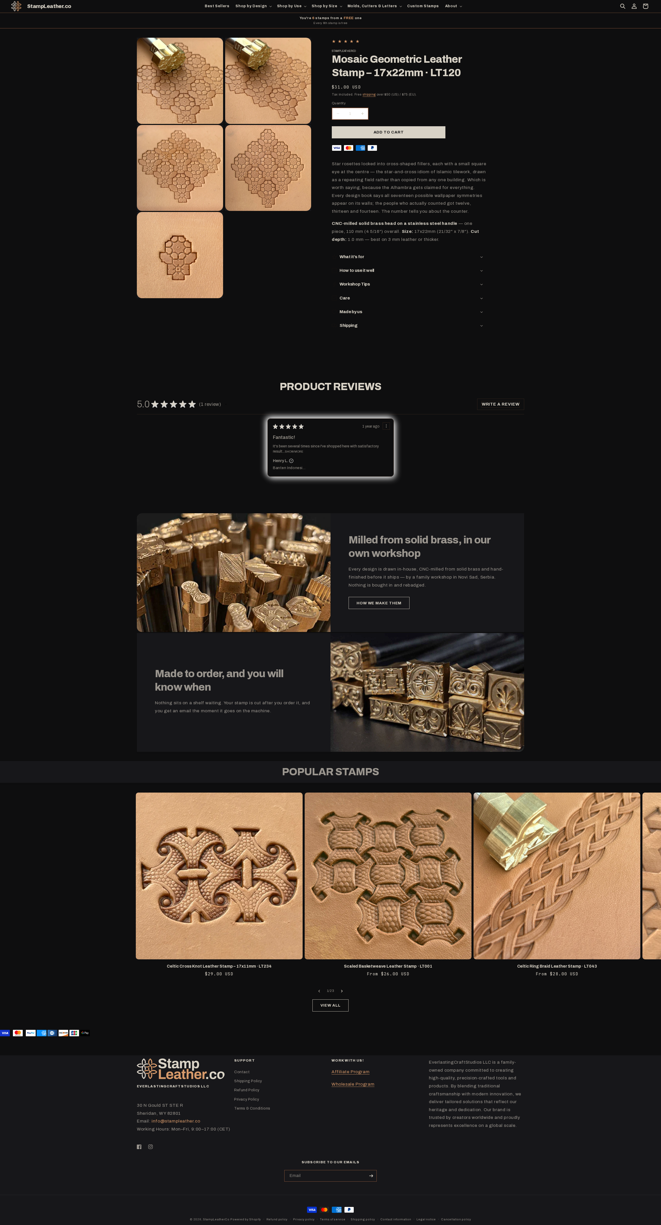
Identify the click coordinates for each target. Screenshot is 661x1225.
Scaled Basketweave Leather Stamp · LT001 (388, 966)
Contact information (395, 1219)
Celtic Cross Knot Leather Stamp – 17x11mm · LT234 (219, 966)
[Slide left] (319, 991)
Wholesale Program (353, 1084)
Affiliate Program (350, 1071)
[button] (253, 6)
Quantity (339, 103)
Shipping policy (363, 1219)
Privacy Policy (246, 1099)
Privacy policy (304, 1219)
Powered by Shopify (245, 1219)
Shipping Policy (248, 1081)
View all (330, 1005)
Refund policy (277, 1219)
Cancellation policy (456, 1219)
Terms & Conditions (252, 1108)
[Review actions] (386, 426)
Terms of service (332, 1219)
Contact (242, 1072)
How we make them (379, 603)
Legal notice (426, 1219)
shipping (369, 94)
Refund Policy (246, 1090)
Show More (294, 451)
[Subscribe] (371, 1176)
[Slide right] (342, 991)
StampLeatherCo (216, 1219)
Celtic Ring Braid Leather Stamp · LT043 (557, 966)
